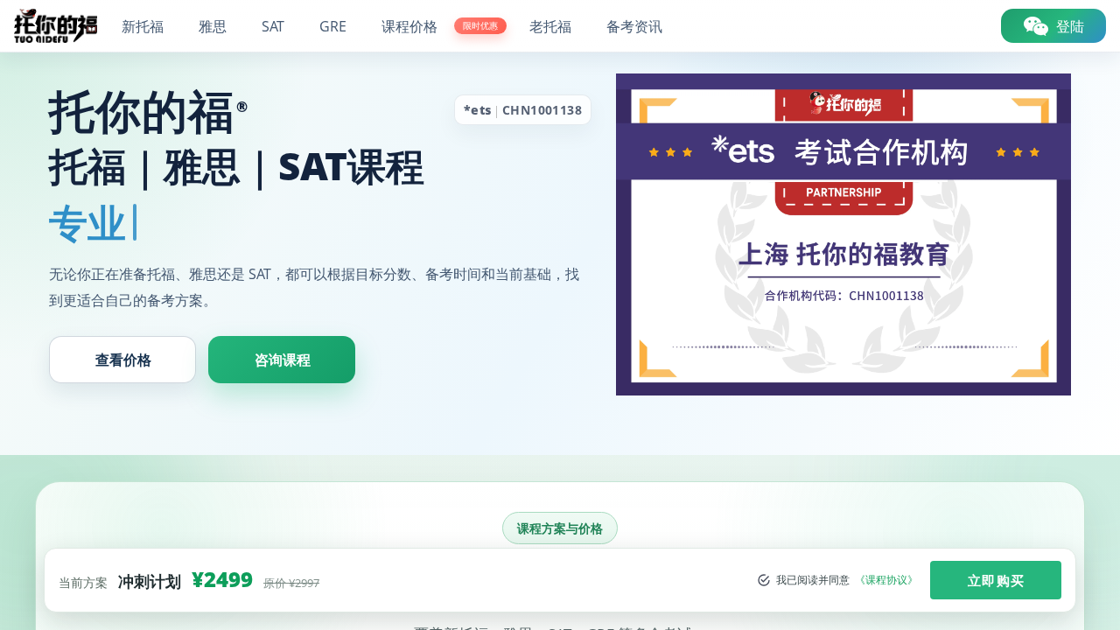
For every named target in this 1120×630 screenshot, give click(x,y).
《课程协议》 (886, 580)
